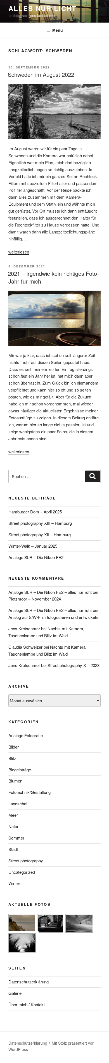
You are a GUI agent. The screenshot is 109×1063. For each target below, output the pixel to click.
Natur (13, 826)
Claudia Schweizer (25, 647)
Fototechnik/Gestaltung (29, 792)
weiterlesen (18, 252)
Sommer (16, 838)
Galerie (15, 993)
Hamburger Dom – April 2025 (35, 512)
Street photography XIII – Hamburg (40, 523)
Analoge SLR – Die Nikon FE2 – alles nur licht (50, 592)
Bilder (13, 747)
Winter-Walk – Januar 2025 (32, 546)
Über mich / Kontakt (26, 1004)
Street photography (25, 860)
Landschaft (18, 803)
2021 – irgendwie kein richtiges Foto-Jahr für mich (53, 277)
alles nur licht (42, 8)
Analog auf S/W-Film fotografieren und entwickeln (53, 617)
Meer (13, 815)
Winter (14, 883)
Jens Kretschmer (24, 628)
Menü (57, 30)
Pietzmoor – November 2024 (34, 599)
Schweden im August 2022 (41, 74)
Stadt (13, 849)
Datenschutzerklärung (28, 982)
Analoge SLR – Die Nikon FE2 (35, 557)
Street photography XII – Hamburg (39, 534)
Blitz (12, 758)
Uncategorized (21, 872)
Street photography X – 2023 (73, 665)
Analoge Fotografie (25, 735)
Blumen (15, 781)
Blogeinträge (19, 769)
